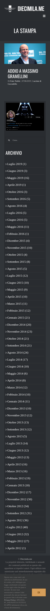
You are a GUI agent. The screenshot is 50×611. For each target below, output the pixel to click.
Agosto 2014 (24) (17, 352)
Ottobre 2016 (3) (17, 192)
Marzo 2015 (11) (17, 303)
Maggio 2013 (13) (18, 457)
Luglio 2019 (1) (16, 164)
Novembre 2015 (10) (19, 247)
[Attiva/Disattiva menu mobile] (44, 15)
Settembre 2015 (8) (18, 261)
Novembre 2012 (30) (19, 499)
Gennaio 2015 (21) (18, 317)
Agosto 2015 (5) (17, 268)
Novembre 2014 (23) (19, 331)
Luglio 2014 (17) (17, 359)
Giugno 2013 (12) (18, 450)
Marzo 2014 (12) (17, 387)
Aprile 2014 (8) (16, 380)
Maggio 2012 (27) (18, 541)
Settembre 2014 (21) (19, 345)
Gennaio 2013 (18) (18, 485)
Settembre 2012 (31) (19, 513)
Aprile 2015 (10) (17, 296)
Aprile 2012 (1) (16, 548)
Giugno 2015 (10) (18, 282)
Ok (39, 592)
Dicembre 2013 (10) (19, 408)
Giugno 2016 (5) (17, 219)
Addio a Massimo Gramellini (23, 73)
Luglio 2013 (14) (17, 443)
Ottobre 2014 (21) (18, 338)
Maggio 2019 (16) (18, 178)
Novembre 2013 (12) (19, 415)
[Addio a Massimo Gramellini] (25, 53)
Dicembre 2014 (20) (19, 324)
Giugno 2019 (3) (17, 171)
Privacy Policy (9, 600)
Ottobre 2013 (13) (18, 422)
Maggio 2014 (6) (17, 373)
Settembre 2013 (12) (19, 429)
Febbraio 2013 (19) (18, 478)
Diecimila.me (26, 559)
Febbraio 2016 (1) (18, 234)
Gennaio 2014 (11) (18, 401)
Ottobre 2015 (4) (17, 254)
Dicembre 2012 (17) (19, 492)
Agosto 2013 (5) (17, 436)
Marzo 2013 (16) (17, 471)
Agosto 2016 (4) (17, 205)
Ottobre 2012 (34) (18, 506)
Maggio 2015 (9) (17, 289)
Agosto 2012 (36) (17, 520)
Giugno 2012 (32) (18, 534)
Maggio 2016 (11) (18, 226)
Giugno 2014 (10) (18, 366)
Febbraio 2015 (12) (18, 310)
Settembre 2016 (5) (18, 199)
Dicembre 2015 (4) (18, 240)
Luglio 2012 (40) (17, 527)
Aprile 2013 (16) (17, 464)
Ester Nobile (15, 81)
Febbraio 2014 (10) (18, 394)
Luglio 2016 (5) (16, 213)
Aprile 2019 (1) (16, 185)
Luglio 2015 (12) (17, 275)
